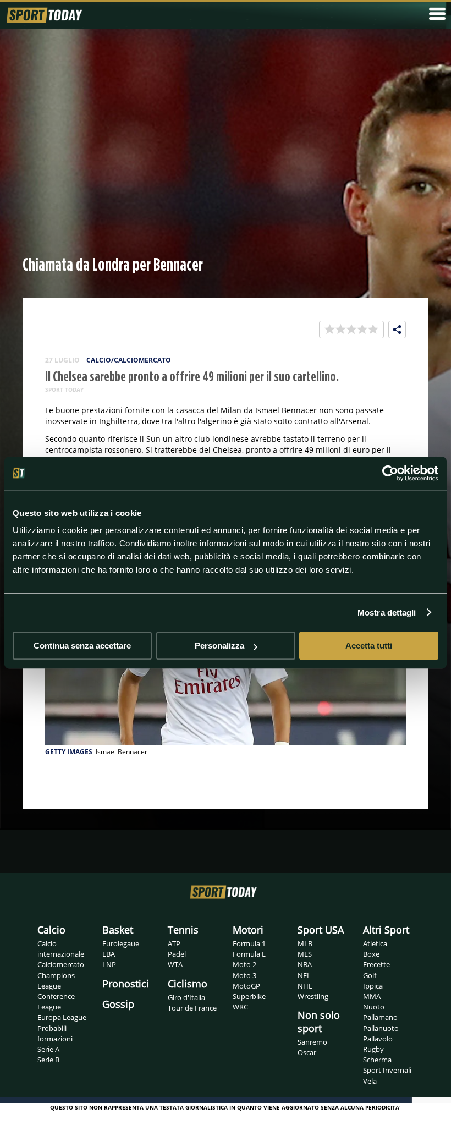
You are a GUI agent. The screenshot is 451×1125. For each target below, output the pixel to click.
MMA (372, 996)
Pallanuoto (381, 1028)
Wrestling (313, 996)
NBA (305, 964)
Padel (177, 954)
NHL (305, 986)
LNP (109, 964)
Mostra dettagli (387, 612)
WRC (240, 1007)
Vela (370, 1081)
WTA (175, 964)
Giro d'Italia (186, 997)
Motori (248, 929)
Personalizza (219, 645)
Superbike (249, 996)
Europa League (61, 1017)
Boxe (371, 954)
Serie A (48, 1049)
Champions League (56, 980)
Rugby (373, 1049)
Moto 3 (244, 975)
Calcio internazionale (60, 949)
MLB (305, 943)
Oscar (307, 1052)
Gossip (118, 1004)
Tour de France (192, 1008)
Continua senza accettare (82, 645)
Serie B (48, 1059)
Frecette (376, 964)
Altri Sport (386, 929)
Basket (117, 929)
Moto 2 (244, 964)
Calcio (51, 929)
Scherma (377, 1059)
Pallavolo (378, 1039)
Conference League (56, 1001)
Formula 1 (249, 943)
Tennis (183, 929)
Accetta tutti (368, 645)
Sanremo (312, 1042)
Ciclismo (187, 983)
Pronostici (125, 983)
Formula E (249, 954)
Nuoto (373, 1007)
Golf (369, 975)
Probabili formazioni (55, 1033)
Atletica (375, 943)
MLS (305, 954)
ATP (174, 943)
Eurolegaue (120, 943)
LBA (108, 954)
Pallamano (380, 1017)
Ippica (373, 986)
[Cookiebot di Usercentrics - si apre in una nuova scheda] (390, 473)
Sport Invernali (387, 1070)
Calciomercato (60, 964)
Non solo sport (319, 1021)
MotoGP (246, 986)
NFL (304, 975)
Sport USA (321, 929)
